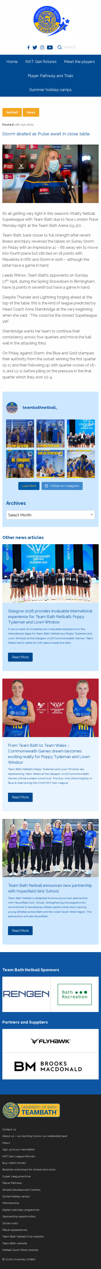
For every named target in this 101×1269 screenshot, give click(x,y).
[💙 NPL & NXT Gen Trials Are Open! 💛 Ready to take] (81, 464)
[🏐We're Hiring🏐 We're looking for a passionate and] (50, 464)
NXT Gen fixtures (41, 61)
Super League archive (16, 1176)
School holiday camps (16, 1196)
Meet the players (79, 61)
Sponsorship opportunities (18, 1216)
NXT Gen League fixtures (18, 1156)
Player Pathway (12, 1183)
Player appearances (14, 1230)
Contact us (9, 1129)
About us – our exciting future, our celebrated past (34, 1136)
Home (12, 61)
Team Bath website (14, 1243)
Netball (12, 112)
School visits (10, 1223)
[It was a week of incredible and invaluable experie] (81, 433)
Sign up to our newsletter (18, 1149)
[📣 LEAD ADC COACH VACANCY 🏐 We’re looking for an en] (20, 433)
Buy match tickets (14, 1163)
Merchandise (10, 1203)
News (31, 112)
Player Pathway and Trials (50, 75)
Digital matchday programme (20, 1209)
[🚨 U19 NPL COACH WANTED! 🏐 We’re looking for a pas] (50, 433)
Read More (20, 657)
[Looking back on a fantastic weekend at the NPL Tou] (20, 464)
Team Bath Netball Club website (23, 1236)
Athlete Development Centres (21, 1189)
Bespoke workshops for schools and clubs (28, 1169)
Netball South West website (20, 1250)
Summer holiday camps (50, 89)
